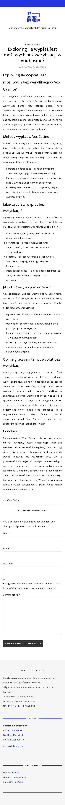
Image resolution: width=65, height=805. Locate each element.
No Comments (39, 67)
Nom (6, 533)
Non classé (32, 44)
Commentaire (11, 594)
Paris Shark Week (13, 782)
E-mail (7, 548)
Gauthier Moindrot (13, 735)
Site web (8, 563)
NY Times (29, 489)
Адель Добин (12, 500)
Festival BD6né (11, 772)
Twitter (41, 423)
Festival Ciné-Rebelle (14, 777)
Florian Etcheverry (13, 739)
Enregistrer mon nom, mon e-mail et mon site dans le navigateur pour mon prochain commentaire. (31, 586)
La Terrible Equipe (13, 746)
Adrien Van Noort (12, 730)
